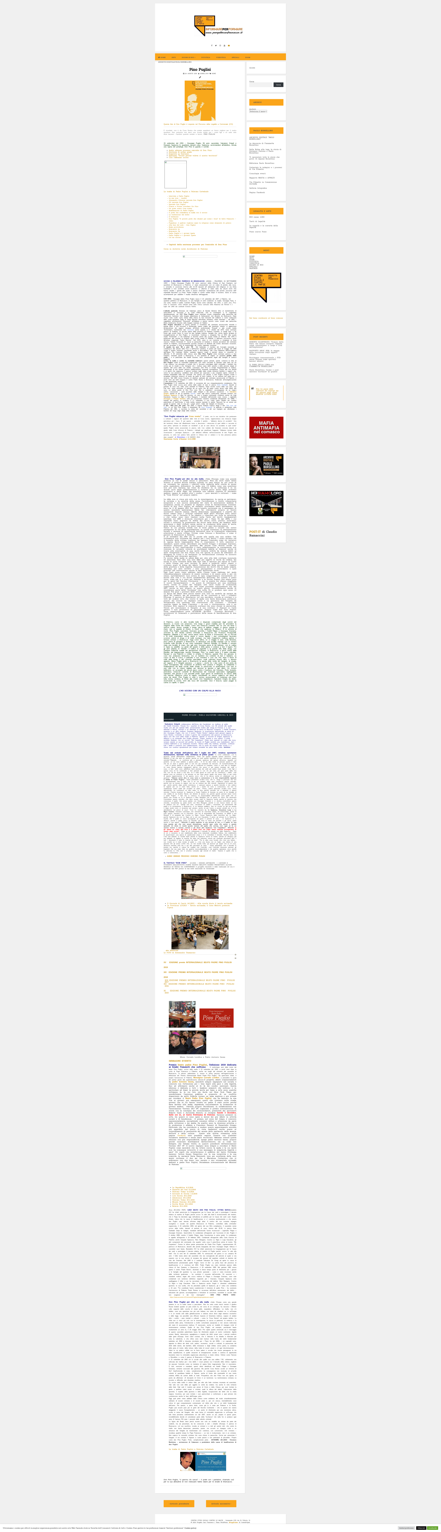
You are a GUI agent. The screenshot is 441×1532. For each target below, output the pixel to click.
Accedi (252, 68)
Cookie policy (190, 1528)
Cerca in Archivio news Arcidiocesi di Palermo (186, 249)
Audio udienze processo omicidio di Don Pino (190, 150)
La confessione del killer (179, 215)
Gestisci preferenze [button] (406, 1528)
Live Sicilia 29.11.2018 (182, 1196)
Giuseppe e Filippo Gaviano (175, 399)
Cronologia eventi (257, 173)
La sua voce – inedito (178, 198)
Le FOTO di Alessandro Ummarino (179, 952)
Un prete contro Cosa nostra (180, 208)
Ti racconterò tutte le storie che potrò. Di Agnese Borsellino (264, 158)
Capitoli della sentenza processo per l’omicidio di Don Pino (198, 244)
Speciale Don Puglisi (177, 204)
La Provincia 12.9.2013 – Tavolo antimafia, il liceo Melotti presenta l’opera (198, 906)
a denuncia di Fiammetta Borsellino (261, 144)
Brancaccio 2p (174, 231)
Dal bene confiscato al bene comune (266, 318)
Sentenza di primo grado (180, 152)
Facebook (181, 1135)
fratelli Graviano (173, 726)
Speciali (235, 57)
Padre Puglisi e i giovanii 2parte (182, 235)
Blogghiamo (233, 1522)
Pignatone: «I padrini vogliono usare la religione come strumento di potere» (200, 223)
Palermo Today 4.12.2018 (183, 1191)
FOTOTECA (254, 261)
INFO (174, 57)
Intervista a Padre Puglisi (179, 196)
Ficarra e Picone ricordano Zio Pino (183, 206)
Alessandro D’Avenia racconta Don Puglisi (186, 200)
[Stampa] (235, 954)
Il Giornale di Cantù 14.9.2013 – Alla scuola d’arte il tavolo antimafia (200, 903)
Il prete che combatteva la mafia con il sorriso (188, 213)
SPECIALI (253, 266)
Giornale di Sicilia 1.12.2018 (184, 1193)
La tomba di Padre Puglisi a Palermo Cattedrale (186, 191)
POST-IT (255, 532)
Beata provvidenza (176, 227)
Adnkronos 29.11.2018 (181, 1198)
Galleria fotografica (258, 188)
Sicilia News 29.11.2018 (182, 1204)
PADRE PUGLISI (189, 715)
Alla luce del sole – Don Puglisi (182, 225)
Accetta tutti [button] (432, 1528)
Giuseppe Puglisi (173, 733)
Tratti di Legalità (257, 221)
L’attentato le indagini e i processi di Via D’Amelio (265, 168)
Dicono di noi (188, 57)
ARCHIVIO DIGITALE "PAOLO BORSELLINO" (261, 138)
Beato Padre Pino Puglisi (197, 1098)
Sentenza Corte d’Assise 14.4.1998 (180, 439)
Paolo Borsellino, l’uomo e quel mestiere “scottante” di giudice (264, 371)
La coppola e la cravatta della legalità (263, 226)
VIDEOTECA (221, 57)
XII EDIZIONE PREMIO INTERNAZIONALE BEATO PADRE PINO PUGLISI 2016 (199, 985)
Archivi (252, 109)
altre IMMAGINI (172, 950)
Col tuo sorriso (175, 237)
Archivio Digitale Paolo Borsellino (175, 62)
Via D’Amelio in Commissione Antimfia (263, 183)
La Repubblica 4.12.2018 (182, 1187)
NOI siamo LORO (256, 217)
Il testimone (173, 217)
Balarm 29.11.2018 (179, 1206)
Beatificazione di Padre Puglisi (181, 210)
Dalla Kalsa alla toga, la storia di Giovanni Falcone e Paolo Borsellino (265, 151)
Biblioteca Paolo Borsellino (261, 163)
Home (163, 57)
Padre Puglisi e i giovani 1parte (182, 233)
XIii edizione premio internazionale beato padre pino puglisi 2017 (199, 981)
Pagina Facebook (257, 192)
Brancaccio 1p (174, 229)
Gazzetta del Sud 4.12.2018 (184, 1189)
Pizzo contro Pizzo (258, 231)
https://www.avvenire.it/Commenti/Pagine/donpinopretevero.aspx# (191, 1297)
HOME (252, 256)
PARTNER (253, 268)
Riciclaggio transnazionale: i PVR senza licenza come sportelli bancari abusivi (264, 359)
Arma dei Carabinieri (203, 724)
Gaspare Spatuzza (171, 395)
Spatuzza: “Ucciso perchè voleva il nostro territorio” (193, 155)
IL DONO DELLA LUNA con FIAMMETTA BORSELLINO (261, 365)
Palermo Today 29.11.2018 (183, 1200)
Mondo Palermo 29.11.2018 (183, 1202)
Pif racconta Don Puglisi (178, 202)
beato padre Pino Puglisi (192, 1064)
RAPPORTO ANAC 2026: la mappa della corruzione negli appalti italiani (264, 352)
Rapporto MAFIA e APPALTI (262, 178)
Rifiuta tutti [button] (421, 1528)
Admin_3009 (204, 73)
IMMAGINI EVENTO (180, 1060)
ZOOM (247, 57)
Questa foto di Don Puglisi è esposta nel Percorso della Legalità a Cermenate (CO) (198, 124)
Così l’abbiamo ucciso (179, 157)
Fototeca (205, 57)
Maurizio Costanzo (214, 729)
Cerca (251, 81)
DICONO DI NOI (256, 265)
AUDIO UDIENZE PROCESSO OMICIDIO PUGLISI (186, 856)
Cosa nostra (194, 416)
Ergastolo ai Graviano (179, 154)
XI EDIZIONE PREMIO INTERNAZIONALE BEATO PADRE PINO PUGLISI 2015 (200, 991)
